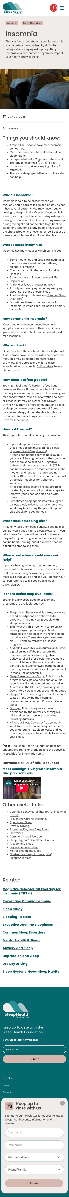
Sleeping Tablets (20, 858)
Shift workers (45, 366)
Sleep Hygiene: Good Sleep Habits (34, 449)
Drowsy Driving (19, 826)
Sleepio (14, 694)
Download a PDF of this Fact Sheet (31, 763)
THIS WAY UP (18, 627)
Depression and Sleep (24, 847)
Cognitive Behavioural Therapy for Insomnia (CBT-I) (38, 813)
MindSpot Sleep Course (25, 722)
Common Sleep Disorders (26, 836)
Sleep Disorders (32, 23)
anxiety (11, 362)
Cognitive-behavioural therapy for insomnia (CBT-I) (36, 463)
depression (29, 362)
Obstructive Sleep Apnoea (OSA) (31, 854)
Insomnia (12, 23)
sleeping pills (55, 527)
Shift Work (16, 833)
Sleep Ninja (17, 612)
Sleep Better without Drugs (27, 676)
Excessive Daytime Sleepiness (29, 829)
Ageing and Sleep (21, 822)
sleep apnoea (37, 511)
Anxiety (15, 288)
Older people (11, 351)
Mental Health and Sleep (25, 851)
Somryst (15, 708)
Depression (17, 281)
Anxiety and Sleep (21, 843)
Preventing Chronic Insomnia (28, 819)
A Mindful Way (19, 648)
